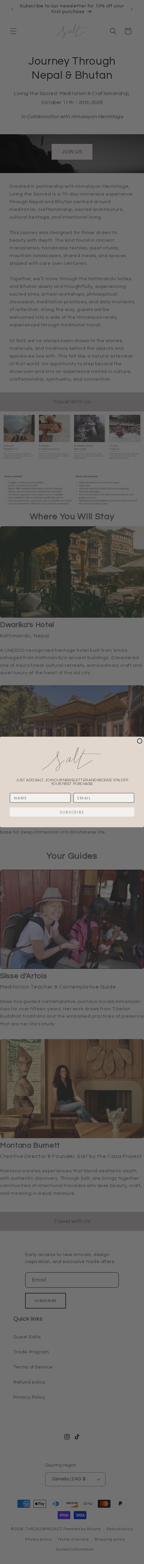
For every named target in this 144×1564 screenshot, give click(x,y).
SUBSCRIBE (72, 812)
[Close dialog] (139, 740)
